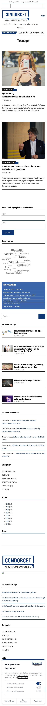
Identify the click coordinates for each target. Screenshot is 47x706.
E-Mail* (4, 223)
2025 (7, 507)
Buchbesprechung (8, 478)
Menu (43, 16)
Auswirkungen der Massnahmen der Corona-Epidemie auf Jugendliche (21, 168)
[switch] (38, 683)
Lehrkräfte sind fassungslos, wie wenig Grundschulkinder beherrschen (28, 365)
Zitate (4, 489)
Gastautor (7, 100)
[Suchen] (41, 316)
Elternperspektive (8, 482)
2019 (7, 524)
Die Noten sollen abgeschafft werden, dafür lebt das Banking (28, 398)
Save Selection (23, 701)
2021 (7, 518)
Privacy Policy (23, 677)
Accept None (9, 701)
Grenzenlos (6, 486)
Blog (3, 475)
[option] (32, 33)
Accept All (37, 701)
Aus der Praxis (7, 471)
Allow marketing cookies (15, 691)
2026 (7, 504)
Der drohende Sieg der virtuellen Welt (18, 96)
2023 (7, 512)
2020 (7, 521)
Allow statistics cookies (15, 687)
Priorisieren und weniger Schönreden (27, 380)
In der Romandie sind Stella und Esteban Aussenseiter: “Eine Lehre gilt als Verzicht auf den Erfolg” (29, 348)
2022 (7, 515)
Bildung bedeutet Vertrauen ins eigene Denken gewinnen (19, 592)
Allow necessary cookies (15, 683)
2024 (7, 510)
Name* (4, 214)
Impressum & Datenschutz (30, 2)
